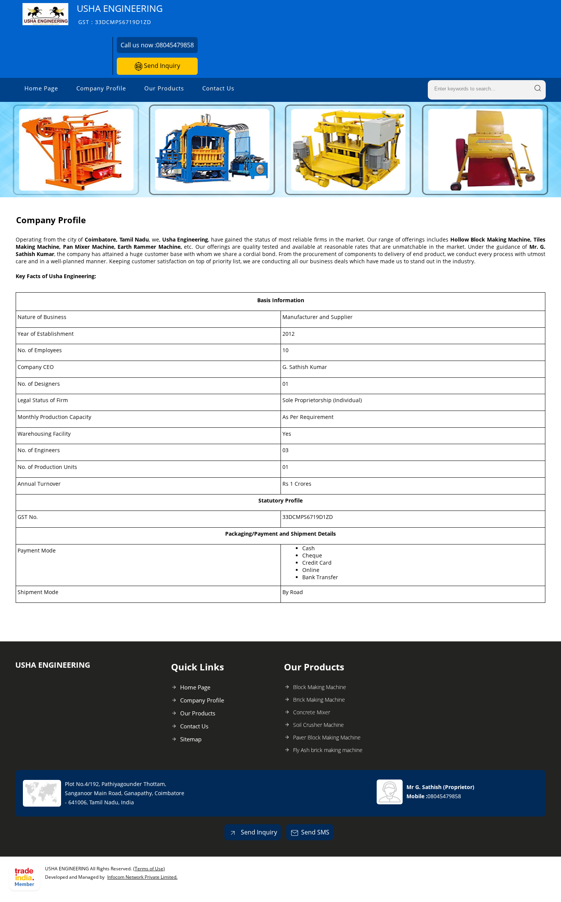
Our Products (164, 88)
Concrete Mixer (311, 712)
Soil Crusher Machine (318, 724)
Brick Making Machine (319, 699)
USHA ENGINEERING (120, 14)
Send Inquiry (161, 65)
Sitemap (191, 739)
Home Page (41, 88)
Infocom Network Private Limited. (142, 877)
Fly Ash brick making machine (328, 750)
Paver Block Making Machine (327, 737)
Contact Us (218, 88)
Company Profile (101, 88)
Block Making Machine (319, 687)
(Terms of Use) (149, 868)
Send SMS (315, 832)
